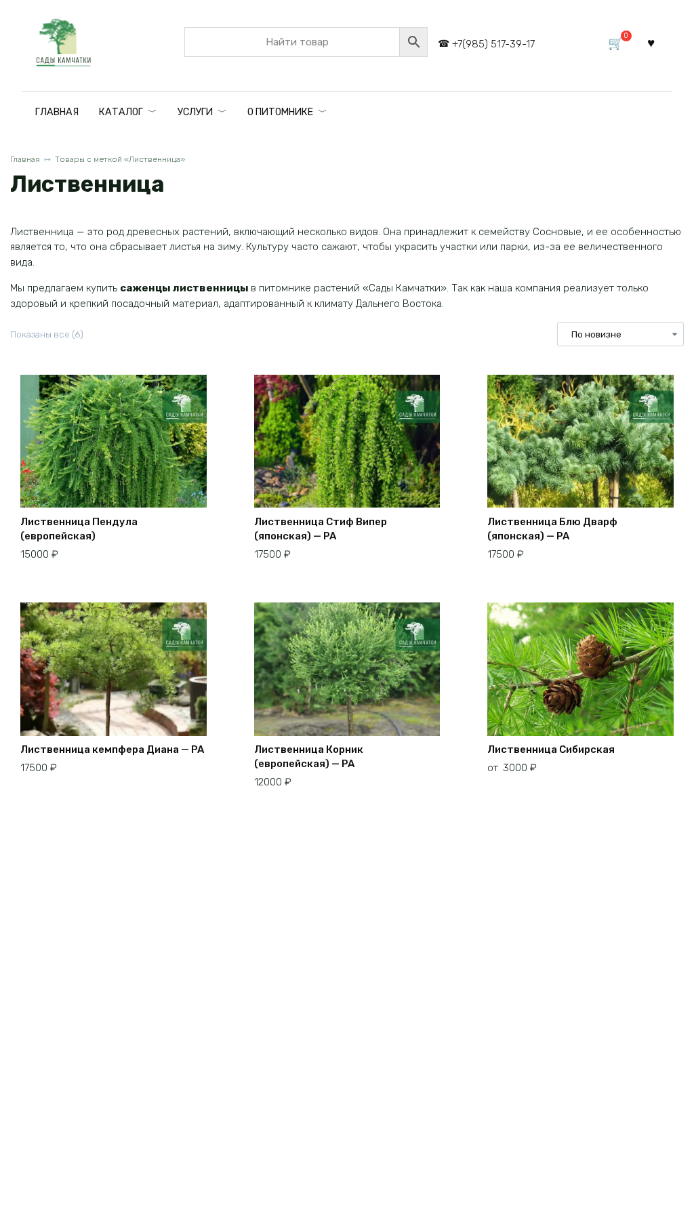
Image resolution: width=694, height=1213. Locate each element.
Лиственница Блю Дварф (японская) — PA (552, 529)
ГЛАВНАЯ (57, 112)
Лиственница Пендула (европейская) (79, 529)
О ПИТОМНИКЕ (280, 112)
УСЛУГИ (195, 112)
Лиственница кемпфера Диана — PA (112, 749)
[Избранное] (650, 42)
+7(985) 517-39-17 (493, 44)
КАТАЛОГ (121, 112)
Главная (25, 159)
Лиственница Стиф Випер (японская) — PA (320, 529)
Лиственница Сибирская (551, 749)
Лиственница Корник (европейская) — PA (308, 756)
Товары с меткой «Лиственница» (120, 159)
